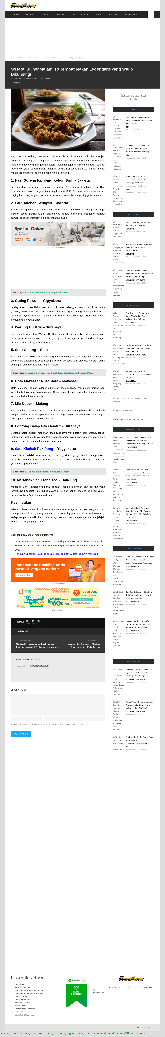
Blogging (114, 15)
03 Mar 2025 (16, 78)
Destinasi (30, 15)
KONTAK (130, 987)
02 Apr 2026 (141, 604)
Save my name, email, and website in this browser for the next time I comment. (50, 724)
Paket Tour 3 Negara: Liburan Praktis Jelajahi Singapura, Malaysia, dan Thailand (139, 705)
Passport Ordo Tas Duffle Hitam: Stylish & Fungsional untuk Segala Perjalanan (139, 624)
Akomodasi (45, 15)
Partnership (131, 15)
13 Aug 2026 (141, 130)
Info (73, 15)
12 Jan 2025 (141, 384)
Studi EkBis (20, 1005)
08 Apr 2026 (141, 485)
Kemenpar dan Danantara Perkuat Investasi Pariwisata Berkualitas (139, 120)
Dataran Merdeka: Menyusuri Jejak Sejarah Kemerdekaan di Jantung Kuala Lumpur (139, 273)
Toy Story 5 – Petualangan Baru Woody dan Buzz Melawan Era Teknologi (138, 316)
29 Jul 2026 (141, 192)
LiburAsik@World (23, 999)
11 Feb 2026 (141, 634)
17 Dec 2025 (141, 714)
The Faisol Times (23, 1002)
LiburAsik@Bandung (24, 1015)
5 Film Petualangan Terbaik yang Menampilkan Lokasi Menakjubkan (138, 348)
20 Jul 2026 (141, 283)
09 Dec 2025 (141, 750)
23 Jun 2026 (141, 325)
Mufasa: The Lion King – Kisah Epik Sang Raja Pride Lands (138, 374)
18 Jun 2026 (141, 569)
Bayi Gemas (20, 1012)
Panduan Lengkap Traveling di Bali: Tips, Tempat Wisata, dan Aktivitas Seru (57, 553)
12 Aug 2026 (141, 257)
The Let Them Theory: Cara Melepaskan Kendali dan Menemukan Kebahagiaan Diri (139, 440)
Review (84, 15)
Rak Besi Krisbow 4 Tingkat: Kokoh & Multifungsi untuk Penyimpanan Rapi (139, 595)
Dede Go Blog (21, 996)
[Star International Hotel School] (133, 419)
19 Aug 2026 (141, 232)
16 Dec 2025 (141, 524)
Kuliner (61, 15)
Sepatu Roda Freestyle (25, 1009)
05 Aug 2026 (142, 158)
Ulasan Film (131, 323)
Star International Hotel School (29, 990)
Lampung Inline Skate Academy (29, 993)
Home (16, 15)
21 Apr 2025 (141, 358)
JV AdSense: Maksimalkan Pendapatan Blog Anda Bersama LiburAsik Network (58, 541)
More (98, 15)
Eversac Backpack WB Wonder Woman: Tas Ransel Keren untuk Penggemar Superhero (140, 560)
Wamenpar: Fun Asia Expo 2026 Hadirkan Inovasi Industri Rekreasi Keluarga (138, 148)
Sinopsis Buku (131, 447)
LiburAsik (19, 984)
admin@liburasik (31, 78)
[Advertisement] (82, 37)
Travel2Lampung (22, 987)
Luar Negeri (140, 280)
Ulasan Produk (132, 566)
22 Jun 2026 (141, 450)
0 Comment (45, 78)
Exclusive (130, 229)
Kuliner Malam (24, 631)
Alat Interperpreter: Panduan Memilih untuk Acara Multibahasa (139, 247)
